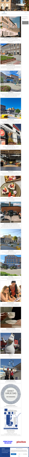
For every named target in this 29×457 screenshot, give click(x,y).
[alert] (25, 18)
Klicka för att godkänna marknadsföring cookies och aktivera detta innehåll (25, 23)
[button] (27, 448)
